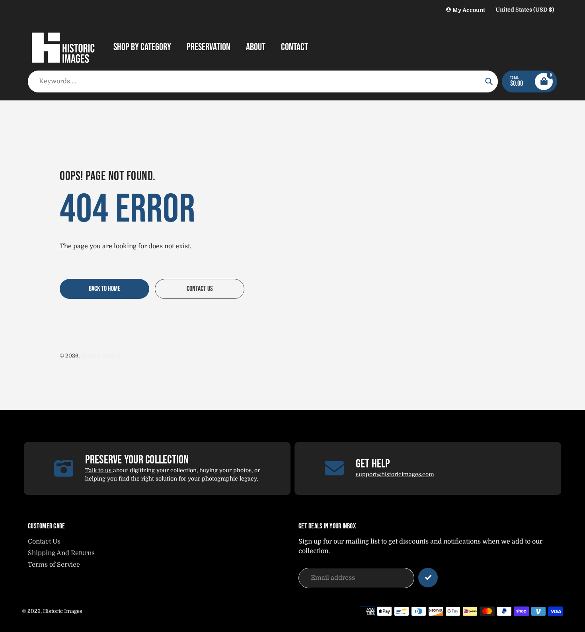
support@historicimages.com (395, 474)
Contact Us (44, 541)
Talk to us (99, 470)
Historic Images (100, 356)
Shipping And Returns (61, 553)
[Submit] (428, 577)
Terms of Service (54, 564)
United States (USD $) (524, 9)
